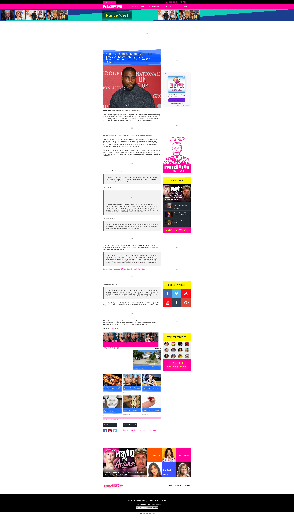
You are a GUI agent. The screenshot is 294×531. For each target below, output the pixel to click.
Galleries (187, 486)
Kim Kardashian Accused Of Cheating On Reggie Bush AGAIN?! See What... (151, 343)
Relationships (154, 6)
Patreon (135, 6)
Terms (151, 500)
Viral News (177, 6)
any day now (107, 116)
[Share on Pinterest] (110, 430)
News (170, 486)
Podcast (187, 6)
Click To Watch (177, 230)
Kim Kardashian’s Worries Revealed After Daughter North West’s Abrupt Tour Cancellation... (138, 344)
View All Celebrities (177, 365)
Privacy (144, 500)
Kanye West (128, 430)
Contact (163, 500)
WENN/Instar (115, 328)
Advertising (137, 500)
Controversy (166, 6)
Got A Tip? (109, 2)
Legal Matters (139, 430)
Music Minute (152, 430)
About (130, 500)
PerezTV (143, 6)
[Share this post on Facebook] (105, 430)
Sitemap (156, 500)
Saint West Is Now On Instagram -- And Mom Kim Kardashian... (123, 343)
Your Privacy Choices (148, 513)
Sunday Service (112, 139)
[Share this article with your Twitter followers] (115, 430)
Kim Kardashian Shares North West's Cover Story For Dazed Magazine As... (109, 343)
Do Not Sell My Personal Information (147, 507)
